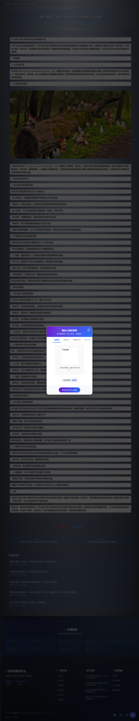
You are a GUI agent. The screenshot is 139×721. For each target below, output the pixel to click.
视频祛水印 (77, 340)
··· (89, 340)
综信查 (57, 340)
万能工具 (66, 340)
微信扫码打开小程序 (69, 390)
